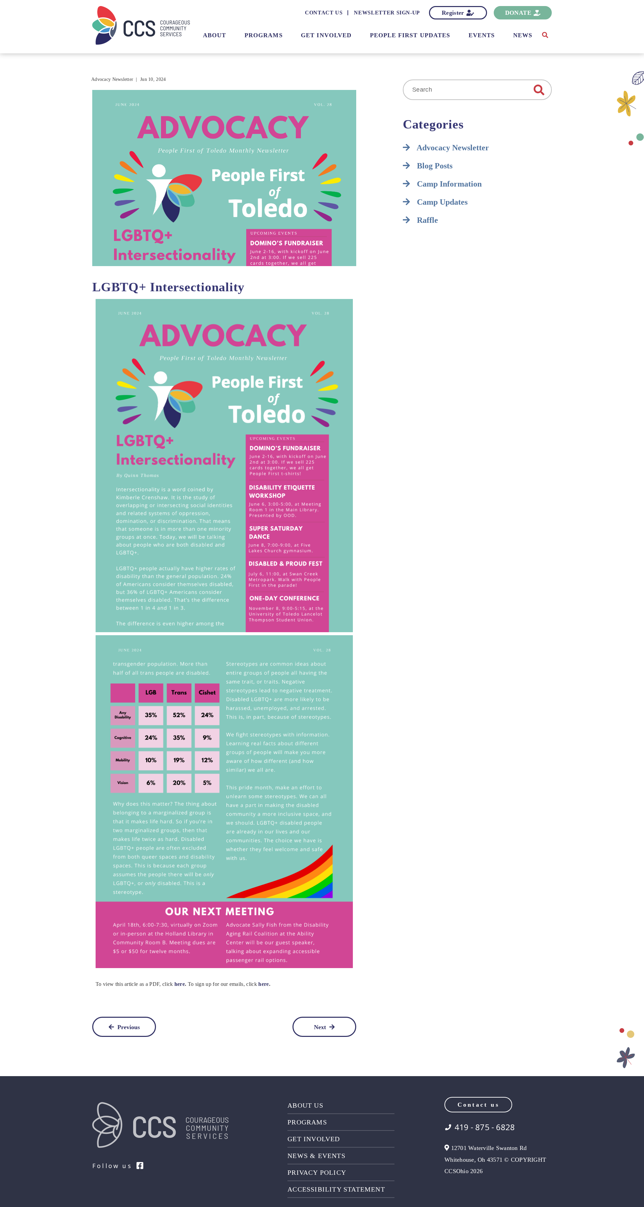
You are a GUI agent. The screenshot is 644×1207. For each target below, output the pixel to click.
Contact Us (323, 12)
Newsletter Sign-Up (387, 12)
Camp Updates (441, 202)
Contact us (478, 1104)
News (522, 35)
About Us (305, 1105)
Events (482, 35)
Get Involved (326, 35)
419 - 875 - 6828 (484, 1127)
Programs (264, 35)
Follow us (112, 1165)
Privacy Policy (316, 1172)
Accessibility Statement (336, 1189)
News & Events (316, 1155)
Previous (128, 1027)
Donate (518, 12)
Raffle (426, 220)
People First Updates (410, 35)
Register (453, 12)
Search (539, 90)
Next (320, 1027)
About (214, 35)
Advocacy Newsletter (112, 79)
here (179, 984)
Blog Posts (433, 165)
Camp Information (448, 184)
